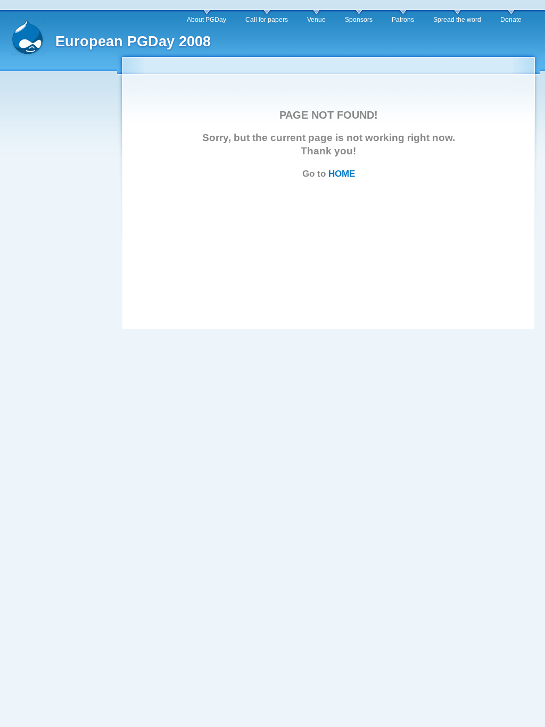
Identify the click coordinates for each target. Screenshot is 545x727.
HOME (341, 174)
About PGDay (206, 19)
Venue (316, 19)
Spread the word (457, 19)
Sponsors (359, 19)
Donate (511, 19)
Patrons (403, 19)
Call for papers (266, 19)
